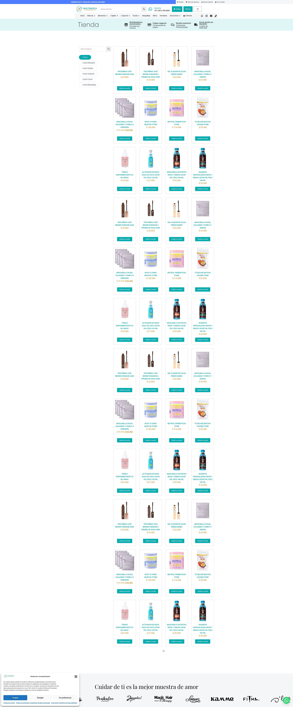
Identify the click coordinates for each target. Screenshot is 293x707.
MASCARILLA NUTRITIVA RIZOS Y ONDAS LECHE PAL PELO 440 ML (176, 175)
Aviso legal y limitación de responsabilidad (64, 703)
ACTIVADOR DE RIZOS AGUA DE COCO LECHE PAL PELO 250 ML (151, 175)
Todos (85, 57)
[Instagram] (206, 16)
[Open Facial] (139, 16)
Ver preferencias (65, 698)
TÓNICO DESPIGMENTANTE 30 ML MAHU (124, 175)
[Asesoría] (150, 9)
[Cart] (198, 9)
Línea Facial (87, 79)
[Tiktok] (215, 16)
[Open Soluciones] (180, 16)
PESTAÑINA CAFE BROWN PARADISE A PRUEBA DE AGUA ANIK (150, 74)
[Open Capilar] (117, 16)
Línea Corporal (88, 74)
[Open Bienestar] (107, 16)
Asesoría (157, 8)
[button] (76, 676)
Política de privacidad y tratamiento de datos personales (33, 703)
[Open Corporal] (129, 16)
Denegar (40, 698)
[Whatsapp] (202, 16)
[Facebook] (211, 16)
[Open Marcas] (94, 16)
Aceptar (15, 698)
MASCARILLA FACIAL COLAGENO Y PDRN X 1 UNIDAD (203, 74)
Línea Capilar (88, 68)
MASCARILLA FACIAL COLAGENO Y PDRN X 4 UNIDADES (124, 124)
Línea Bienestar (89, 63)
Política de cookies (9, 703)
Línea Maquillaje (89, 85)
